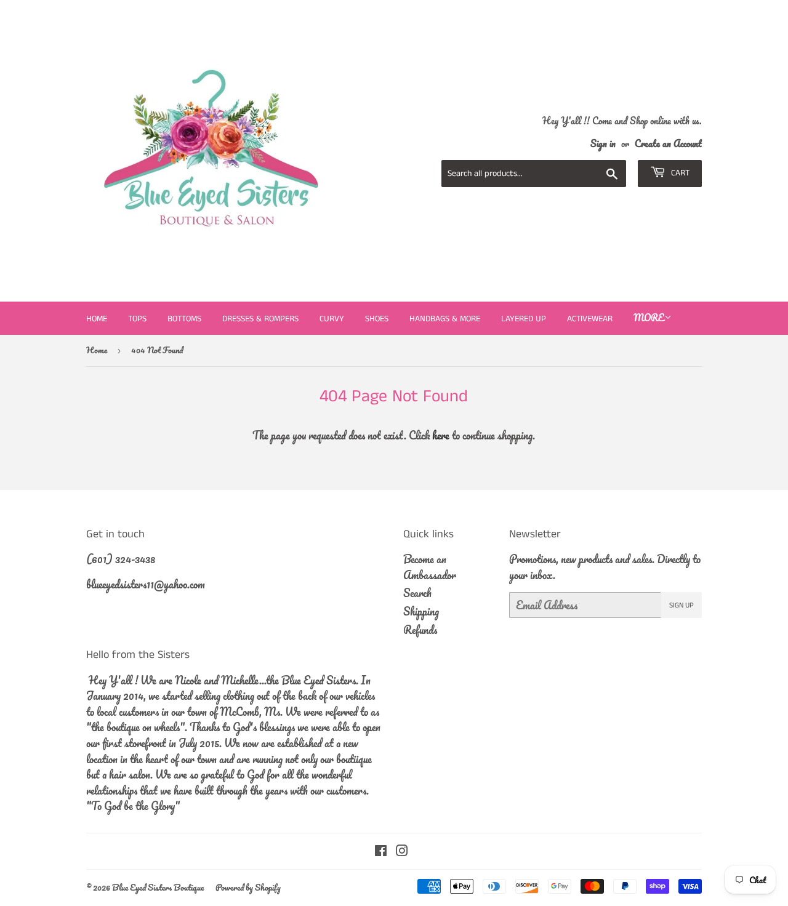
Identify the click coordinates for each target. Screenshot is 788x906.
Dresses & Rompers (260, 319)
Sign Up (681, 605)
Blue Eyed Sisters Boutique (158, 887)
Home (96, 319)
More (648, 317)
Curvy (332, 319)
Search (417, 592)
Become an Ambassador (429, 566)
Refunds (420, 629)
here (440, 435)
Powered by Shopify (248, 887)
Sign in (603, 143)
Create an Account (668, 143)
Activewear (590, 319)
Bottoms (184, 319)
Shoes (376, 319)
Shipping (421, 611)
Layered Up (523, 319)
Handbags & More (444, 319)
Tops (137, 319)
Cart (679, 173)
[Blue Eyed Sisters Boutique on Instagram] (402, 851)
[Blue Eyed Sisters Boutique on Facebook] (380, 851)
